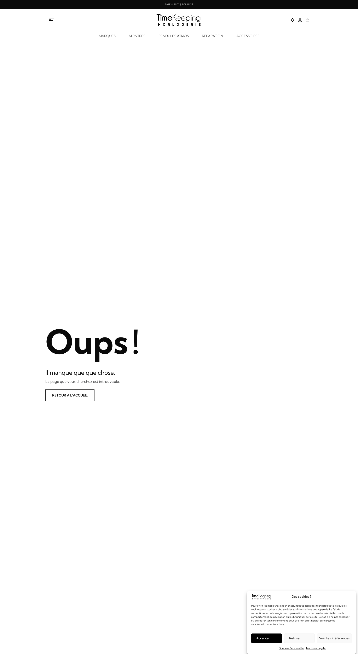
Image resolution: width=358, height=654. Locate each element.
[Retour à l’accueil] (179, 20)
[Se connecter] (300, 20)
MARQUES (107, 36)
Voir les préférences (334, 638)
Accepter (263, 638)
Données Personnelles (291, 648)
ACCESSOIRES (247, 36)
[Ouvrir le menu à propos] (51, 19)
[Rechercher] (292, 20)
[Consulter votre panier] (307, 20)
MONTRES (137, 36)
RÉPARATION (212, 36)
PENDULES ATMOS (173, 36)
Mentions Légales (316, 648)
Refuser (295, 638)
